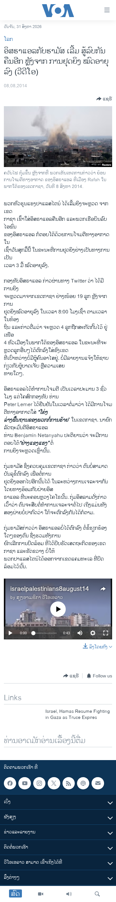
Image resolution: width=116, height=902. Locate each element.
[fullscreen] (105, 633)
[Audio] (69, 894)
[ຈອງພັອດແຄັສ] (98, 783)
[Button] (104, 99)
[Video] (40, 894)
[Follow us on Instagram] (39, 783)
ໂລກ (8, 39)
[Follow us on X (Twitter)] (54, 783)
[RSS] (69, 783)
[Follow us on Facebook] (10, 783)
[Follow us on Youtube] (24, 783)
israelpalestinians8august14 (49, 589)
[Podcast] (83, 783)
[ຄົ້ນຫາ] (97, 894)
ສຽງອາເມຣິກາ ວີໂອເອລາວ (39, 597)
